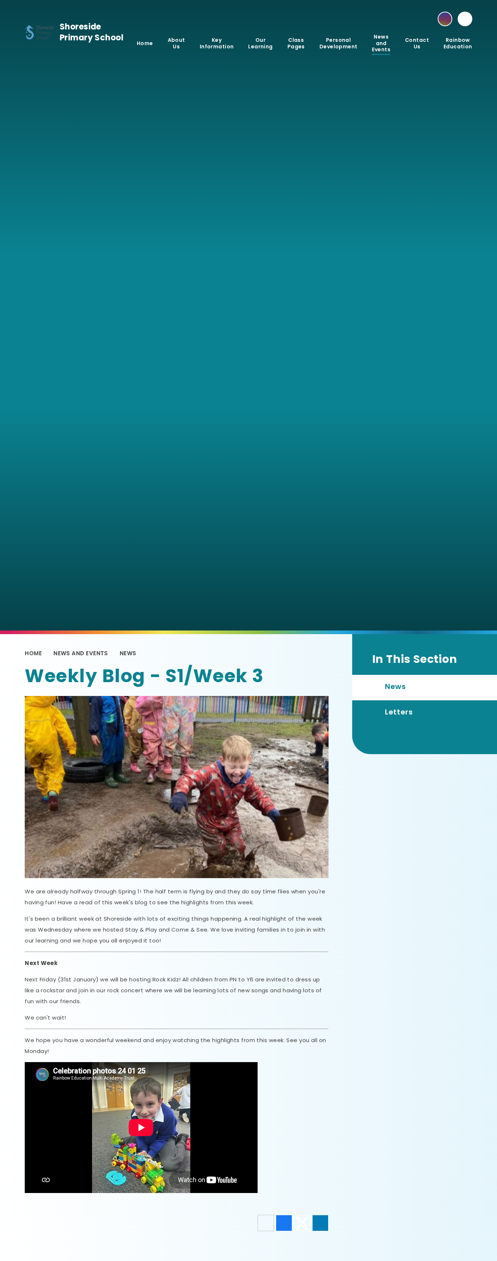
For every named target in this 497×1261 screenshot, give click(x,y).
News (128, 653)
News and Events (80, 653)
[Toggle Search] (465, 19)
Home (33, 653)
